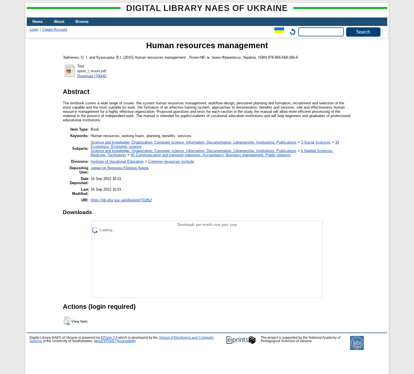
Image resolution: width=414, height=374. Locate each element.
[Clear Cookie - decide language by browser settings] (291, 32)
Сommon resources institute (171, 161)
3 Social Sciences (316, 142)
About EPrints (104, 341)
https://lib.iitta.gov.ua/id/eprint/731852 (121, 200)
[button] (67, 321)
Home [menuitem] (37, 21)
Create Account (54, 29)
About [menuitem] (59, 21)
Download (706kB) (92, 76)
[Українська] (277, 32)
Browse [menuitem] (81, 21)
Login (34, 29)
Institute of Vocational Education (117, 161)
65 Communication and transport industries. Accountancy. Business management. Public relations (211, 155)
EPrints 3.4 (109, 337)
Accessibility (126, 341)
